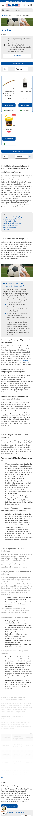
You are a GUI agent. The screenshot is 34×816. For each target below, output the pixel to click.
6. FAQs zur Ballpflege (10, 227)
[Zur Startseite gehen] (13, 5)
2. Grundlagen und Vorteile (12, 219)
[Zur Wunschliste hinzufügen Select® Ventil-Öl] (30, 88)
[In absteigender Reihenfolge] (30, 69)
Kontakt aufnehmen (9, 806)
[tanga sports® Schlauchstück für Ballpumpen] (9, 83)
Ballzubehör (17, 15)
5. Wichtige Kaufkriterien (11, 225)
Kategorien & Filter (18, 63)
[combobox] (17, 10)
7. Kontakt (6, 229)
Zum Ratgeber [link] (17, 55)
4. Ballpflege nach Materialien (12, 223)
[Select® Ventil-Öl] (25, 83)
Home (5, 15)
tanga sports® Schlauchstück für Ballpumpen (9, 93)
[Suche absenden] (2, 10)
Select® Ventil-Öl (25, 91)
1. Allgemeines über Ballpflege (12, 217)
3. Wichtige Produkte (9, 221)
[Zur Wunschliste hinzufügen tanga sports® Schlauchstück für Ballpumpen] (14, 88)
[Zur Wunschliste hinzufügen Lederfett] (14, 126)
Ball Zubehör (24, 360)
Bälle (10, 15)
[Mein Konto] (27, 5)
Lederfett (9, 129)
